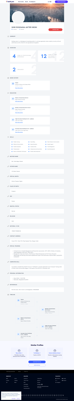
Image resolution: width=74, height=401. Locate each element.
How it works (21, 1)
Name (15, 382)
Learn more (13, 398)
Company (16, 380)
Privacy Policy (26, 386)
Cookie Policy (39, 378)
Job (6, 382)
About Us (38, 380)
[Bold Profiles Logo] (10, 1)
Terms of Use (26, 380)
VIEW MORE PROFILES (37, 361)
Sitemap (38, 382)
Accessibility (26, 384)
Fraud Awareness (27, 388)
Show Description (19, 88)
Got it (18, 398)
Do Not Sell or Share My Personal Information (42, 387)
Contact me (55, 29)
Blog (24, 382)
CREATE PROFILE (37, 365)
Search (26, 1)
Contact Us (26, 378)
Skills (7, 378)
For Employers (32, 1)
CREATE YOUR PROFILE (61, 1)
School (15, 378)
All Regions (39, 384)
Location (7, 380)
